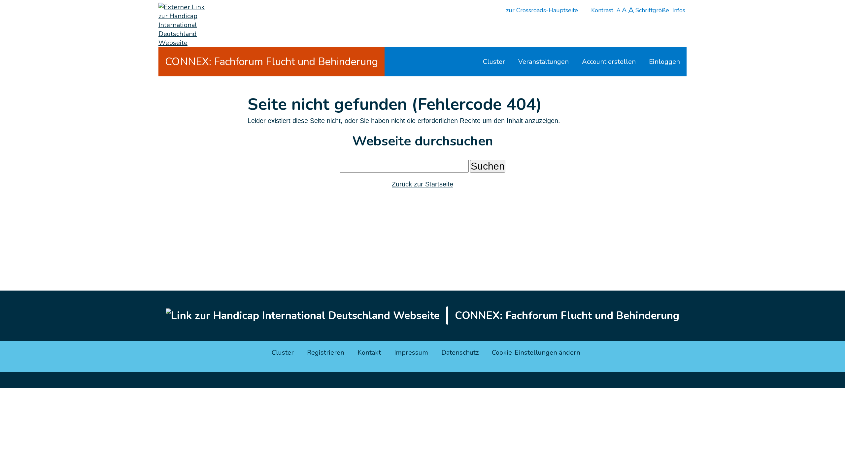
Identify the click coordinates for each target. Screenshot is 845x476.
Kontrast (602, 10)
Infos (678, 10)
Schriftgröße (652, 10)
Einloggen (664, 61)
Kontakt (369, 352)
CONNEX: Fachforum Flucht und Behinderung (271, 62)
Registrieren (325, 352)
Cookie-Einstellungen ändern (536, 352)
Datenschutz (460, 352)
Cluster (494, 61)
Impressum (411, 352)
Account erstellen (609, 61)
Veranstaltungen (543, 61)
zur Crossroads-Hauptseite (542, 10)
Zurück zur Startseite (422, 184)
